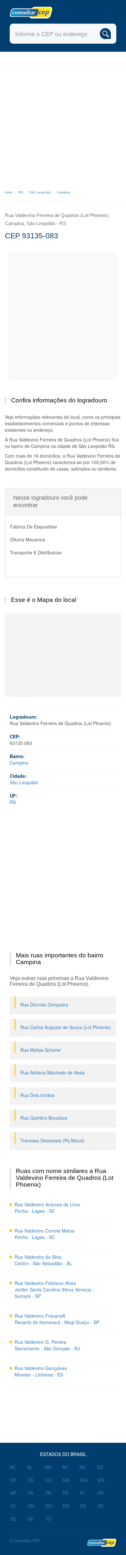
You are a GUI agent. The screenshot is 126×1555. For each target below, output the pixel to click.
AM (48, 1467)
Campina (63, 192)
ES (31, 1480)
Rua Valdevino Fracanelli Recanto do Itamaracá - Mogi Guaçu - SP (57, 1318)
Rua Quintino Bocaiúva (43, 1118)
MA (66, 1480)
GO (48, 1480)
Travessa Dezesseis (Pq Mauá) (52, 1140)
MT (13, 1493)
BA (82, 1467)
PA (30, 1493)
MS (101, 1480)
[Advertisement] (63, 118)
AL (30, 1467)
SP (31, 1519)
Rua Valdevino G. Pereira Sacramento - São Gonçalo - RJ (47, 1345)
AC (13, 1467)
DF (13, 1480)
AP (65, 1467)
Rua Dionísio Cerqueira (44, 1004)
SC (101, 1506)
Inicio (9, 192)
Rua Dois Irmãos (37, 1095)
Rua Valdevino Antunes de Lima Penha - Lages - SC (47, 1207)
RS (21, 192)
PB (48, 1493)
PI (82, 1493)
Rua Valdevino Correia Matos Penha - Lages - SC (44, 1233)
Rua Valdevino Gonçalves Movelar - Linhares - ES (41, 1371)
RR (66, 1506)
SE (13, 1519)
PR (101, 1493)
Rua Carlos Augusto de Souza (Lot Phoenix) (65, 1027)
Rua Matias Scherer (40, 1050)
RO (48, 1506)
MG (84, 1480)
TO (48, 1519)
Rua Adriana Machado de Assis (52, 1072)
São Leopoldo (40, 192)
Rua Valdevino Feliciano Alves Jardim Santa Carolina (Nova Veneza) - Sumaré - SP (55, 1289)
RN (31, 1506)
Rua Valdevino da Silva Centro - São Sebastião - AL (43, 1260)
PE (65, 1493)
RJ (13, 1506)
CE (100, 1467)
